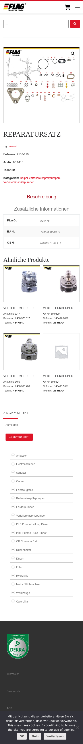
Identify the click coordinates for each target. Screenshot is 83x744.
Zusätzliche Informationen (41, 208)
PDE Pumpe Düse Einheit (31, 533)
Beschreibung (41, 196)
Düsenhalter (23, 550)
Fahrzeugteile (24, 490)
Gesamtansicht (19, 436)
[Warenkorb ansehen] (67, 7)
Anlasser (21, 455)
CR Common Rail (26, 541)
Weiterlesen (55, 736)
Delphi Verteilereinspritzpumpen (40, 178)
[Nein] (77, 727)
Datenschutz (13, 691)
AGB (9, 708)
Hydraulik (22, 575)
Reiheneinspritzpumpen (30, 498)
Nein (35, 736)
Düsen (20, 558)
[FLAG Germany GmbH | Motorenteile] (14, 6)
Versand (13, 146)
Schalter (21, 472)
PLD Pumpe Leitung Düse (32, 524)
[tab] (41, 196)
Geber (20, 481)
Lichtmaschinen (25, 464)
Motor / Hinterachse (28, 584)
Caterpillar (22, 601)
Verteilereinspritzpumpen (18, 182)
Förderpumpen (25, 507)
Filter (19, 567)
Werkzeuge (23, 593)
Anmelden (12, 424)
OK (22, 736)
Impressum (13, 674)
